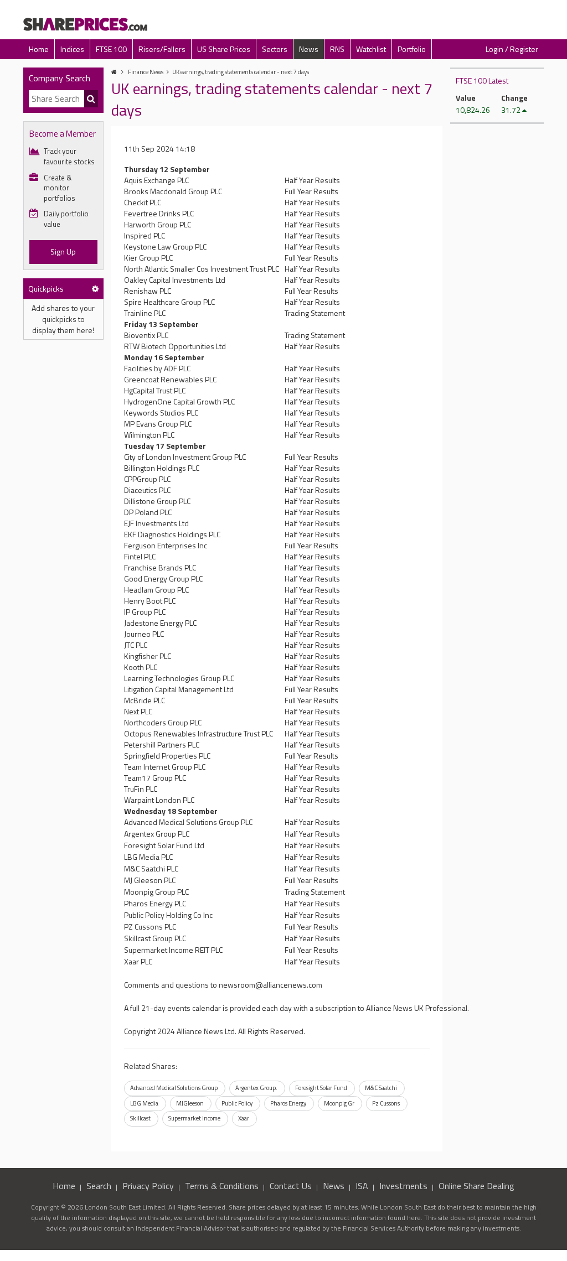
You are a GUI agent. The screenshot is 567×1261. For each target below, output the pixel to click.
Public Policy (236, 1103)
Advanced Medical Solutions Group (174, 1087)
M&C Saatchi (381, 1087)
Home (39, 49)
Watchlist (371, 49)
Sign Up (63, 251)
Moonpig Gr (339, 1103)
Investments (403, 1185)
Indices (72, 49)
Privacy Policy (148, 1185)
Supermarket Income (194, 1118)
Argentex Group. (256, 1087)
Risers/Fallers (161, 49)
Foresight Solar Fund (321, 1087)
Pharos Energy (288, 1103)
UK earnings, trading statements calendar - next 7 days (240, 72)
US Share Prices (223, 49)
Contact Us (291, 1185)
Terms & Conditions (222, 1185)
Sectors (274, 49)
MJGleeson (190, 1103)
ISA (361, 1185)
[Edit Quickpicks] (95, 288)
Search (98, 1185)
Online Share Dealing (476, 1185)
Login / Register (512, 49)
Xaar (243, 1118)
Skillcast (140, 1118)
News (308, 49)
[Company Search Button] (91, 99)
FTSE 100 (111, 49)
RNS (337, 49)
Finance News (145, 72)
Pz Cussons (386, 1103)
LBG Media (144, 1103)
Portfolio (412, 49)
